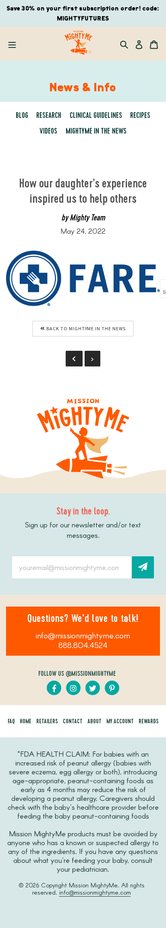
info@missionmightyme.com (83, 635)
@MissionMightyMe (91, 674)
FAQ (11, 722)
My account (120, 722)
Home (25, 722)
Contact (73, 722)
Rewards (149, 722)
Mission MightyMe (93, 885)
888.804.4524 (83, 645)
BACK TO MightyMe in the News (85, 328)
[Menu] (12, 44)
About (94, 722)
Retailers (47, 722)
